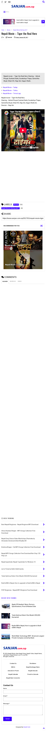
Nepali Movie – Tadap (10, 87)
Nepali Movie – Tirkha (10, 90)
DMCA (13, 667)
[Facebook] (2, 2)
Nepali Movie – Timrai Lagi (12, 93)
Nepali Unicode (33, 670)
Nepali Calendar (13, 674)
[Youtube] (9, 2)
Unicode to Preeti (13, 670)
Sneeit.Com (26, 727)
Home (2, 30)
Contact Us (13, 663)
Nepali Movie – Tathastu (15, 265)
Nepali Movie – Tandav (14, 245)
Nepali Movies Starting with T (20, 30)
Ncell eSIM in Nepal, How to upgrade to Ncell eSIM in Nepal (28, 21)
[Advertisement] (19, 56)
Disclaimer (33, 663)
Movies (8, 30)
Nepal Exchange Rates (33, 667)
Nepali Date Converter (13, 678)
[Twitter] (5, 2)
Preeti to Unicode (32, 674)
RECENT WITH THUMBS (8, 598)
